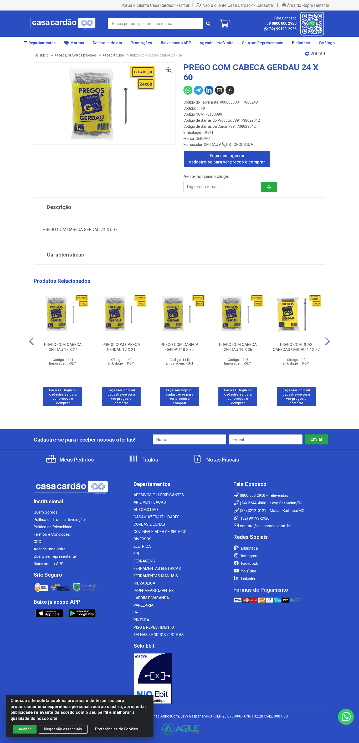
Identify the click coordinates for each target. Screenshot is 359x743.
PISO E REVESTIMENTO (154, 627)
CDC (37, 541)
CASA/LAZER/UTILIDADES (157, 517)
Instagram (249, 556)
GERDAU (203, 138)
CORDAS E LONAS (149, 524)
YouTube (248, 571)
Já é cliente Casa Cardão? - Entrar (158, 5)
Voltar (317, 53)
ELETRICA (142, 546)
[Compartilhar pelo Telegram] (198, 90)
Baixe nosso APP (48, 563)
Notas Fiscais (222, 460)
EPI (136, 553)
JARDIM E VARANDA (151, 598)
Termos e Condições (52, 534)
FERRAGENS (144, 561)
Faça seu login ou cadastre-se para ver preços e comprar (227, 159)
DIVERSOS (142, 539)
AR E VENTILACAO (150, 502)
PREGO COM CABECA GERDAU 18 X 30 (179, 347)
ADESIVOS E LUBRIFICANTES (159, 495)
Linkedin (247, 578)
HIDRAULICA (144, 583)
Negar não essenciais (63, 729)
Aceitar (25, 729)
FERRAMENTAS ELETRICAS (157, 568)
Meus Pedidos (76, 460)
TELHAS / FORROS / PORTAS (159, 634)
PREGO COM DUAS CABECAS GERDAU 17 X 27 (296, 347)
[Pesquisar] (208, 23)
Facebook (249, 563)
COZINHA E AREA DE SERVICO (160, 531)
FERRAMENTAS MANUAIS (156, 575)
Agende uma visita (49, 549)
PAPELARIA (143, 605)
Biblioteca (249, 548)
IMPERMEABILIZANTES (154, 590)
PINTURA (141, 620)
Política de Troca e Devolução (59, 519)
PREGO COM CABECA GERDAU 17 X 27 (63, 347)
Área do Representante (308, 5)
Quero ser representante (55, 556)
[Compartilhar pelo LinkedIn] (208, 90)
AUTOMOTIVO (146, 509)
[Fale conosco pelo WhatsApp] (346, 717)
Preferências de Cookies (116, 729)
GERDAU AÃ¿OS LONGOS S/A (228, 144)
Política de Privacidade (53, 527)
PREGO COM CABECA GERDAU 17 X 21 (121, 347)
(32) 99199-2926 (282, 29)
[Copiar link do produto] (229, 90)
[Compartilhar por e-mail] (219, 90)
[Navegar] (31, 341)
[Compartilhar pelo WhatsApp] (187, 90)
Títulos (149, 460)
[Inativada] (179, 678)
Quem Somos (46, 512)
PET (137, 612)
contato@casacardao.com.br (265, 526)
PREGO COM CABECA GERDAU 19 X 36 (238, 347)
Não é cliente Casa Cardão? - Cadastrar (238, 5)
